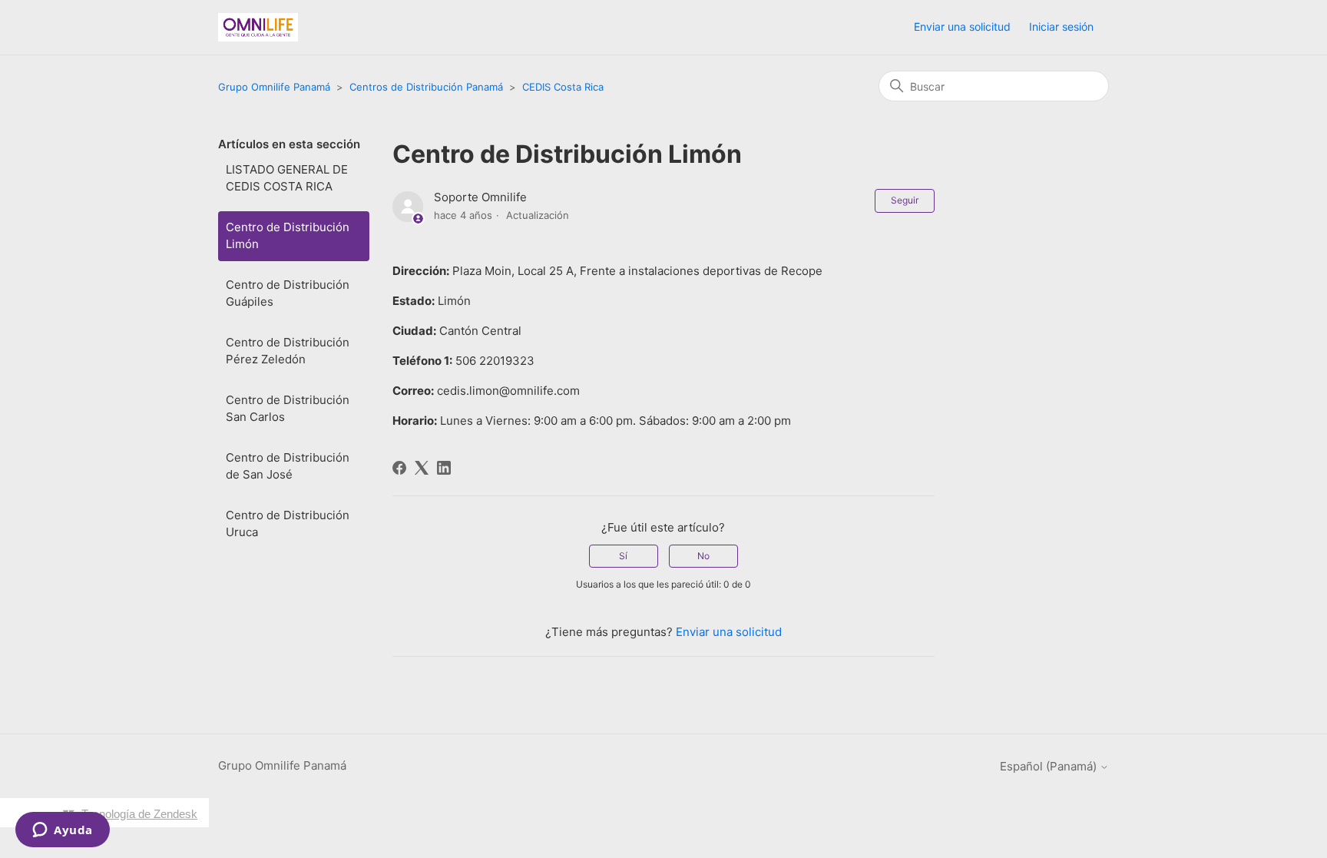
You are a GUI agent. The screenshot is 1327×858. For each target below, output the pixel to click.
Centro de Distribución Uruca (287, 524)
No (703, 556)
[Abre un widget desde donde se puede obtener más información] (62, 831)
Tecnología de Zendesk (139, 813)
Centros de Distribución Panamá (426, 87)
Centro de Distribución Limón (287, 236)
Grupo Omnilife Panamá (275, 87)
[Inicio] (258, 27)
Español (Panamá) (1050, 766)
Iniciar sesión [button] (1061, 26)
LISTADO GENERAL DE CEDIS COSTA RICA (287, 178)
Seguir (904, 200)
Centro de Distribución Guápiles (287, 293)
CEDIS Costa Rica (563, 87)
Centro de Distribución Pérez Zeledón (287, 351)
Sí (623, 556)
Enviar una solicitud (962, 26)
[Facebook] (399, 468)
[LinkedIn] (444, 468)
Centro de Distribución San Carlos (287, 409)
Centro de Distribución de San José (287, 466)
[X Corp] (422, 468)
